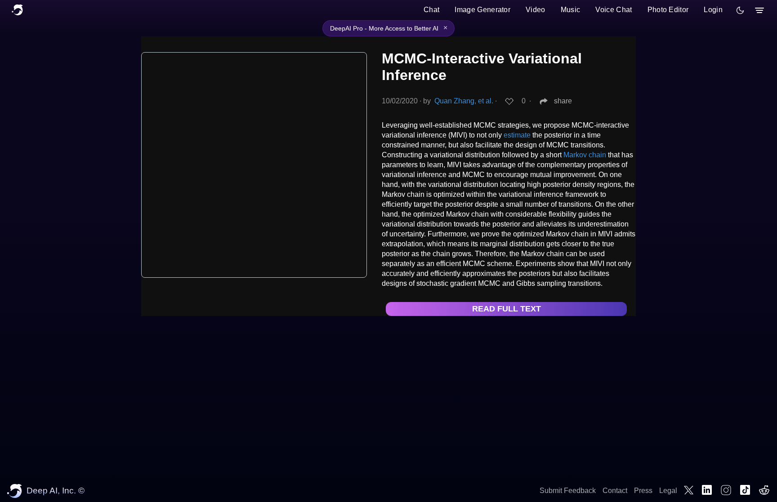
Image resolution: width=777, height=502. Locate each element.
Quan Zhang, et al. (463, 101)
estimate (517, 135)
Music (571, 9)
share (563, 101)
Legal (668, 490)
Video (535, 9)
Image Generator (482, 9)
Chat (431, 9)
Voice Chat (613, 9)
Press (643, 490)
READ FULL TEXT (506, 308)
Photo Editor (668, 9)
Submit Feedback (568, 490)
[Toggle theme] (740, 10)
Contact (615, 490)
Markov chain (584, 155)
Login (713, 9)
